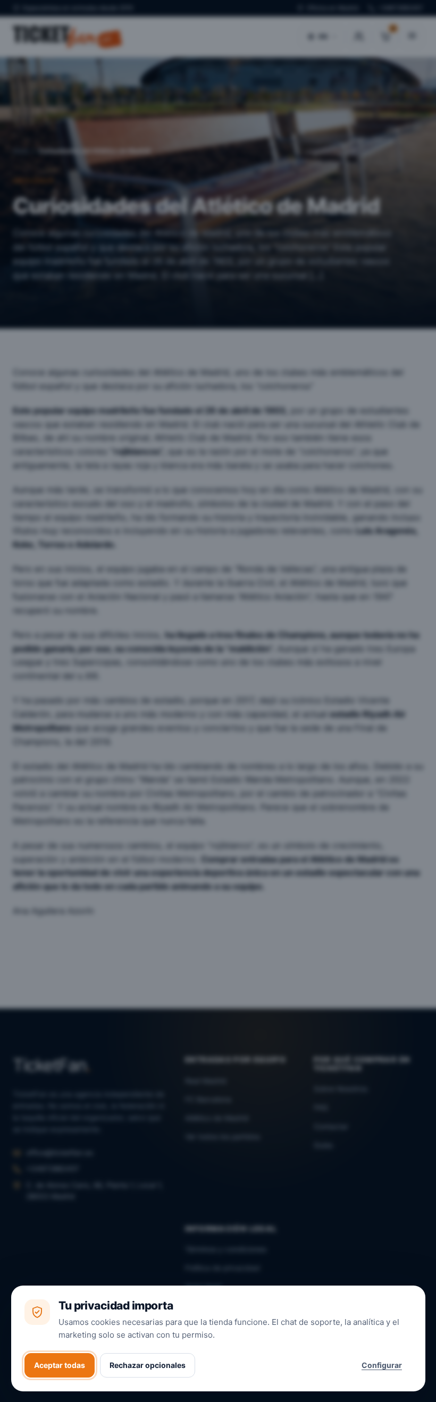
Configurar (382, 1365)
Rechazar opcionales (148, 1365)
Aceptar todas (59, 1365)
